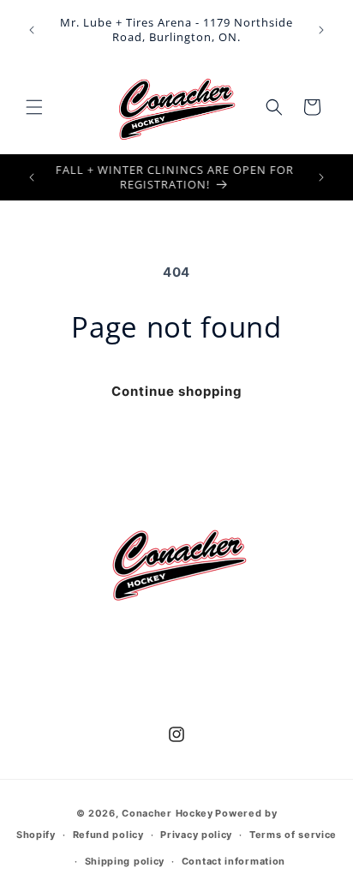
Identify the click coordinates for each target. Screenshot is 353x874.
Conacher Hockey (167, 813)
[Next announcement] (321, 30)
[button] (34, 107)
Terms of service (293, 835)
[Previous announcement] (32, 30)
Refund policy (108, 835)
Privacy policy (196, 835)
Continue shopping (176, 391)
